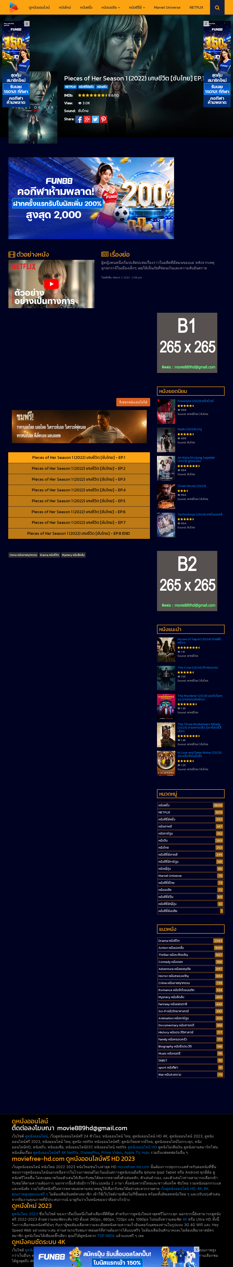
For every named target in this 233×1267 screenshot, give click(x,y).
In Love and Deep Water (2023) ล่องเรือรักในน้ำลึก (199, 754)
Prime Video (111, 1152)
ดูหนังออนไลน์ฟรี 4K (49, 1152)
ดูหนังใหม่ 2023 (25, 1214)
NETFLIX (196, 7)
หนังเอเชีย (109, 7)
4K (184, 1219)
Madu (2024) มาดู (189, 429)
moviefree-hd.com (133, 1167)
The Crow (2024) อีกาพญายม (197, 667)
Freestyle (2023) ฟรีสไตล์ (195, 401)
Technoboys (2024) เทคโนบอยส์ (200, 514)
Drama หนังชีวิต (49, 555)
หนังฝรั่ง (86, 7)
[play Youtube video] (51, 284)
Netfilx (73, 1152)
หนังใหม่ (65, 7)
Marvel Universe (167, 7)
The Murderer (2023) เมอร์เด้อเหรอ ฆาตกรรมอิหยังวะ (199, 697)
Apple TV (132, 1152)
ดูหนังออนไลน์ (39, 7)
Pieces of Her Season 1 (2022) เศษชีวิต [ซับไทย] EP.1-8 (137, 78)
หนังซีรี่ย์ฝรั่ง (86, 87)
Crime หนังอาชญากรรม (23, 555)
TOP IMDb (106, 1235)
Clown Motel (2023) (191, 486)
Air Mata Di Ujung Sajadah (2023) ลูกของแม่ (196, 459)
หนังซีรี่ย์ (136, 7)
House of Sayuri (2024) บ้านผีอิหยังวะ (199, 641)
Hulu (145, 1152)
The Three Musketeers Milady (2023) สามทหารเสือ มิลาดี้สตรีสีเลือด (199, 728)
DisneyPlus (90, 1152)
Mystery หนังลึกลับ (73, 555)
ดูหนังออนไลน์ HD (142, 1147)
